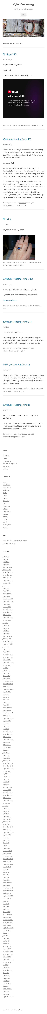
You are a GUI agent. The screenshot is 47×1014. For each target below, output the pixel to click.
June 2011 (6, 808)
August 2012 (7, 771)
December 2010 (8, 824)
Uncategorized (7, 525)
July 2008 (5, 901)
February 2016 (7, 708)
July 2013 (5, 750)
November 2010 (8, 827)
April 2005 (6, 975)
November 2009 (8, 859)
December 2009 (8, 856)
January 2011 (7, 822)
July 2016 (5, 694)
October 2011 (7, 798)
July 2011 (5, 806)
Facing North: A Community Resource (15, 541)
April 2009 (6, 877)
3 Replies (6, 224)
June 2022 (6, 556)
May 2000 (6, 994)
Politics (5, 509)
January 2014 (7, 742)
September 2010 (8, 832)
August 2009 (7, 867)
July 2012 (5, 774)
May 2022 (6, 559)
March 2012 (6, 784)
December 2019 (8, 609)
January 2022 (7, 570)
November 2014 (8, 734)
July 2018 (5, 647)
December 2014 (8, 731)
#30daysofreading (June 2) (16, 364)
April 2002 (6, 991)
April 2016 (6, 702)
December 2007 (8, 920)
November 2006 (8, 954)
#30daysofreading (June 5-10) (18, 278)
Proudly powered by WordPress (13, 1010)
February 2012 (7, 787)
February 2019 (7, 636)
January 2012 (7, 790)
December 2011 (8, 792)
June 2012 (6, 777)
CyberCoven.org (23, 4)
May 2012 (6, 779)
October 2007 (7, 925)
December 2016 (8, 681)
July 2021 (5, 586)
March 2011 (6, 816)
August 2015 (7, 721)
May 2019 (6, 628)
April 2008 (6, 909)
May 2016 (6, 700)
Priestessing (28, 125)
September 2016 (8, 689)
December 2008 (8, 888)
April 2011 (6, 814)
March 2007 (6, 944)
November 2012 (8, 766)
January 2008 (7, 917)
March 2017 (6, 676)
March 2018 (6, 652)
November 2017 (8, 657)
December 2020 (8, 599)
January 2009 (7, 885)
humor (5, 495)
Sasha (5, 519)
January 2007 (7, 949)
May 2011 (6, 811)
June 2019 (6, 625)
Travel (5, 522)
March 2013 (6, 758)
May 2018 (6, 649)
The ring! (7, 219)
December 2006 (8, 952)
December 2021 (8, 572)
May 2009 (6, 875)
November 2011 (8, 795)
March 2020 (6, 604)
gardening (6, 490)
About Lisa (6, 456)
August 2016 (7, 692)
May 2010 (6, 843)
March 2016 (6, 705)
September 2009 (8, 864)
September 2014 (8, 739)
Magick (21, 125)
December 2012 (8, 763)
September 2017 (8, 663)
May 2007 (6, 938)
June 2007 (6, 936)
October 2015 (7, 716)
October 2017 (7, 660)
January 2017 (7, 678)
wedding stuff (7, 265)
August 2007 (7, 930)
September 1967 (8, 997)
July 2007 (5, 933)
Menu (23, 14)
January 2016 (7, 710)
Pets (4, 503)
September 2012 (8, 769)
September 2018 (8, 644)
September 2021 (8, 580)
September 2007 (8, 928)
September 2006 (8, 960)
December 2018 (8, 641)
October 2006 (7, 957)
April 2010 (6, 845)
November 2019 (8, 612)
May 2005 (6, 973)
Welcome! (6, 466)
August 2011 (7, 803)
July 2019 (5, 623)
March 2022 (6, 564)
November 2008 (8, 891)
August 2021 (7, 583)
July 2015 (5, 724)
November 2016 (8, 684)
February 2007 (7, 946)
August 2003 (7, 983)
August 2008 (7, 899)
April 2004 (6, 981)
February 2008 (7, 914)
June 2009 (6, 872)
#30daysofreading (9, 205)
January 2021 (7, 596)
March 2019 (6, 633)
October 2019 (7, 615)
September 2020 (8, 602)
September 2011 (8, 800)
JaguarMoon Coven (9, 543)
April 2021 (6, 588)
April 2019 (6, 631)
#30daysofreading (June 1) (16, 404)
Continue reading (10, 300)
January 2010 (7, 853)
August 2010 (7, 835)
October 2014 (7, 737)
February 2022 (7, 567)
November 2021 (8, 575)
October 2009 (7, 861)
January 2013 (7, 761)
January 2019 (7, 639)
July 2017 (5, 668)
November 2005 (8, 970)
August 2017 (7, 665)
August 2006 (7, 962)
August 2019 (7, 620)
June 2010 (6, 840)
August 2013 (7, 747)
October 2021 (7, 578)
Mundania (22, 203)
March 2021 (6, 591)
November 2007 (8, 922)
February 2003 (7, 989)
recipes (5, 517)
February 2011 (7, 819)
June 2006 (6, 967)
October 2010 (7, 830)
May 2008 (6, 906)
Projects (5, 514)
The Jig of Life (10, 54)
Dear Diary (22, 263)
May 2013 (6, 755)
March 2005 (6, 978)
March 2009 (6, 880)
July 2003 (5, 986)
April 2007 (6, 941)
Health (5, 493)
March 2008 (6, 912)
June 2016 (6, 697)
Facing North (23, 388)
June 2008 (6, 904)
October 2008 (7, 893)
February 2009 (7, 883)
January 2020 (7, 607)
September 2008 (8, 896)
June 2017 (6, 670)
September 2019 (8, 617)
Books (5, 458)
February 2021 (7, 594)
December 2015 (8, 713)
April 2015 (6, 729)
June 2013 (6, 753)
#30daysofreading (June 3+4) (17, 321)
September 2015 (8, 718)
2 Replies (6, 327)
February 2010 (7, 851)
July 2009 (5, 869)
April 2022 (6, 562)
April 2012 (6, 782)
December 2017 (8, 655)
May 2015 (6, 726)
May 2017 (6, 673)
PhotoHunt (6, 506)
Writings (5, 469)
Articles (5, 482)
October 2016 (7, 686)
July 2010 (5, 838)
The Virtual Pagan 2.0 (10, 464)
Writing (5, 527)
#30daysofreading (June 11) (17, 139)
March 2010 (6, 848)
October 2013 (7, 745)
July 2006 (5, 965)
